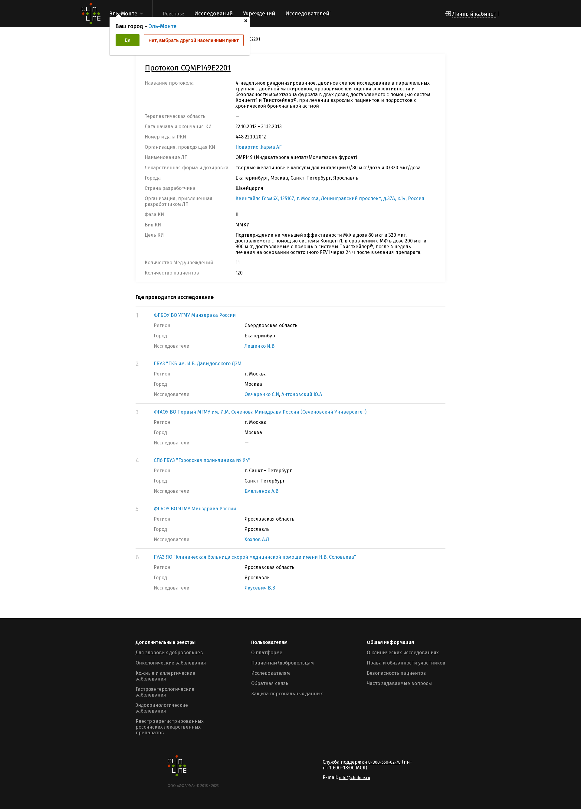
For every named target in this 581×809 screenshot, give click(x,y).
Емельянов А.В (261, 491)
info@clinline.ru (354, 777)
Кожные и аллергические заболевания (165, 676)
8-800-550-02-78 (384, 762)
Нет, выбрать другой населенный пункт (194, 40)
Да (127, 40)
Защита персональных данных (287, 694)
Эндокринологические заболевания (162, 708)
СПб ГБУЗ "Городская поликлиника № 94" (202, 460)
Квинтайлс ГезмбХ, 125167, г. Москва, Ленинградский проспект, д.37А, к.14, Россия (329, 198)
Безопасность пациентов (396, 673)
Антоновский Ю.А (301, 394)
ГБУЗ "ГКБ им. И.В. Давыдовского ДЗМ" (199, 363)
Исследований (213, 13)
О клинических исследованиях (403, 652)
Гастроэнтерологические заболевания (165, 692)
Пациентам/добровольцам (282, 663)
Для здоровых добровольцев (169, 652)
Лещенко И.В (259, 346)
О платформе (266, 652)
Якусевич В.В (260, 588)
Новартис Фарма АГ (258, 147)
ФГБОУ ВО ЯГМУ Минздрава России (195, 509)
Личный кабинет (474, 14)
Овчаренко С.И (262, 394)
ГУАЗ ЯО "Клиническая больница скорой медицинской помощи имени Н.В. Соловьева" (255, 557)
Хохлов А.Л (257, 539)
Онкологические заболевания (171, 663)
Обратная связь (269, 683)
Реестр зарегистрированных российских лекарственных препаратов (170, 727)
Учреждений (259, 13)
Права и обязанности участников (406, 663)
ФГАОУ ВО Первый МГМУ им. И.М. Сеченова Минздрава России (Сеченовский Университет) (260, 412)
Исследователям (270, 673)
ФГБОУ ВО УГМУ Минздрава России (195, 315)
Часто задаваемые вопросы (399, 683)
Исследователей (307, 13)
